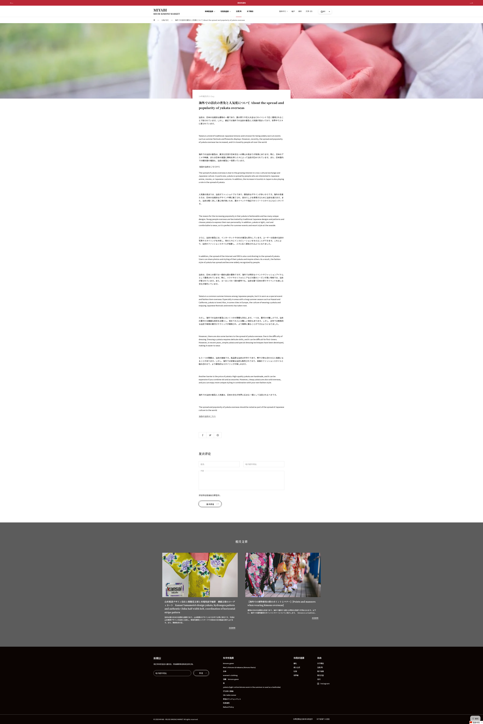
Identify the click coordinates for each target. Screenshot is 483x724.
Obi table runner (229, 695)
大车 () (309, 11)
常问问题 (320, 675)
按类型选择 (209, 11)
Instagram (325, 683)
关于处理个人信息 (323, 719)
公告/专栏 (165, 20)
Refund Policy (228, 707)
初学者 (296, 675)
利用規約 (226, 703)
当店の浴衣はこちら (207, 416)
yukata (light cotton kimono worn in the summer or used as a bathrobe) (252, 687)
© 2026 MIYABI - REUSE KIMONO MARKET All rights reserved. (175, 719)
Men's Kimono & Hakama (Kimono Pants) (239, 667)
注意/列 (239, 11)
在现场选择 (224, 11)
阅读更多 (232, 628)
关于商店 (250, 11)
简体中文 (282, 11)
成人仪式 (297, 667)
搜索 (300, 11)
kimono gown (228, 663)
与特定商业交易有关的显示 (303, 719)
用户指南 (320, 671)
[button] (476, 722)
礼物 (295, 671)
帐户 (293, 11)
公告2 (241, 3)
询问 (318, 679)
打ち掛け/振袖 (228, 691)
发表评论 (210, 504)
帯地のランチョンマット (232, 699)
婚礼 (295, 663)
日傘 (224, 671)
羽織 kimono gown (231, 679)
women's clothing (230, 675)
